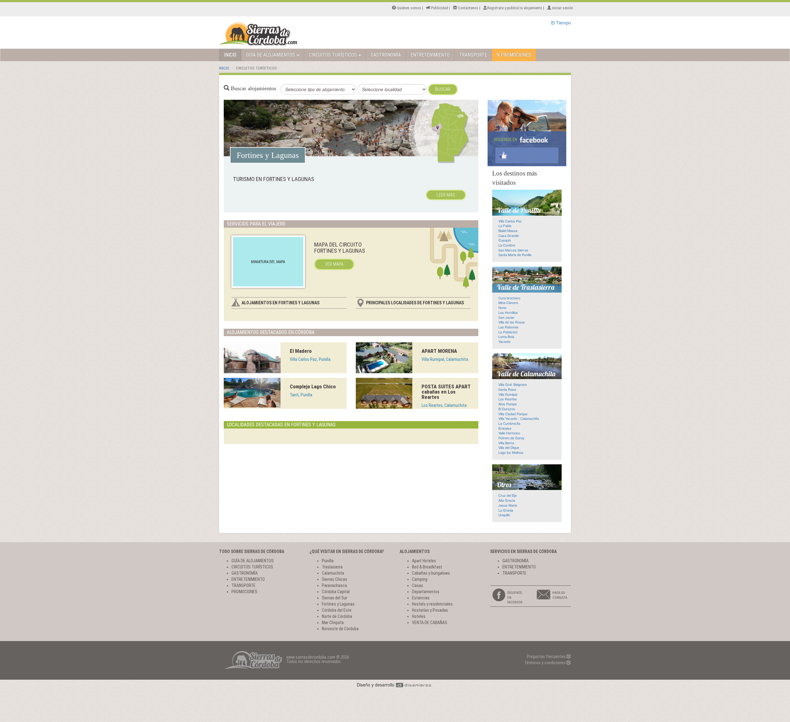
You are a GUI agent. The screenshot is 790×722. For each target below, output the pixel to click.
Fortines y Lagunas (338, 604)
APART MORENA (439, 351)
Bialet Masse (508, 230)
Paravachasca (334, 585)
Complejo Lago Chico (313, 386)
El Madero (301, 351)
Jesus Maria (507, 505)
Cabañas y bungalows (431, 573)
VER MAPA (334, 264)
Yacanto (504, 341)
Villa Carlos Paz (510, 220)
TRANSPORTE (473, 55)
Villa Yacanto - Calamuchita (518, 418)
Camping (419, 579)
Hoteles (419, 616)
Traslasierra (332, 566)
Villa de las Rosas (511, 321)
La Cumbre (506, 245)
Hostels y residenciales (432, 604)
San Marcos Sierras (513, 249)
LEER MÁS (446, 195)
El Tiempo (561, 22)
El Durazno (506, 408)
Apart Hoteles (424, 560)
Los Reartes (507, 398)
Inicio (224, 68)
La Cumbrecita (509, 423)
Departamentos (425, 591)
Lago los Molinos (510, 452)
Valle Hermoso (509, 432)
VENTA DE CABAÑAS (429, 622)
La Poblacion (508, 331)
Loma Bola (506, 336)
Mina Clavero (508, 302)
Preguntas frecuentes (547, 656)
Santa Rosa (507, 389)
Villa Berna (506, 442)
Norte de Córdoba (337, 616)
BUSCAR (443, 89)
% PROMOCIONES (514, 55)
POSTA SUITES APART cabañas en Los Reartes (446, 391)
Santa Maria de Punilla (514, 254)
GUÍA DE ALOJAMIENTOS (271, 55)
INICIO (230, 55)
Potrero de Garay (511, 437)
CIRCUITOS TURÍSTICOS (333, 55)
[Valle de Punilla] (527, 203)
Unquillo (504, 514)
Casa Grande (508, 235)
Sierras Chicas (334, 579)
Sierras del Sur (334, 597)
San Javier (506, 317)
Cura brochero (509, 297)
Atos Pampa (507, 403)
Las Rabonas (508, 326)
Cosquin (504, 240)
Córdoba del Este (336, 610)
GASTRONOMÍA (386, 55)
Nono (502, 307)
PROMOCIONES (244, 591)
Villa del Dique (508, 447)
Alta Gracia (506, 500)
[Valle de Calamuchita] (527, 366)
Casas (417, 585)
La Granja (505, 510)
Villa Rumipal (507, 394)
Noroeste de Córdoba (340, 628)
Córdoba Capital (336, 591)
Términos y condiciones (545, 662)
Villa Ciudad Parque (512, 413)
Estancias (421, 597)
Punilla (328, 560)
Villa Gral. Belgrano (512, 384)
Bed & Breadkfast (427, 566)
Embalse (504, 428)
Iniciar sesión (562, 8)
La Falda (504, 225)
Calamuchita (333, 573)
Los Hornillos (508, 312)
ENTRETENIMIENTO (430, 55)
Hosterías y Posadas (430, 610)
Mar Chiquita (333, 622)
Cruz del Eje (507, 495)
